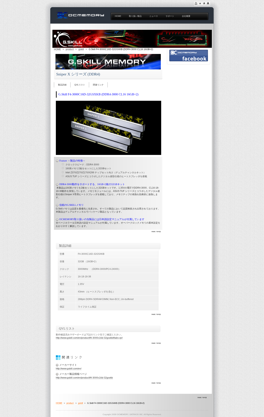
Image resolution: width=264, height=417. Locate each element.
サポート (170, 16)
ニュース (153, 16)
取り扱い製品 (135, 16)
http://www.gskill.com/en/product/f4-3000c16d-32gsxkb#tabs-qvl (89, 338)
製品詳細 (62, 85)
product (70, 49)
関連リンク (98, 85)
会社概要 (186, 16)
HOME (118, 16)
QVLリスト (79, 85)
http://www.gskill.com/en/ (68, 368)
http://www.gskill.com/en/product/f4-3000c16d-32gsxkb (84, 377)
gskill (81, 49)
